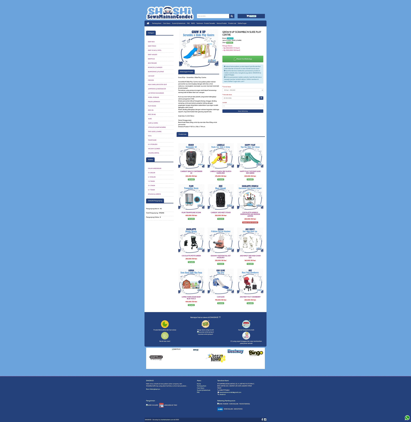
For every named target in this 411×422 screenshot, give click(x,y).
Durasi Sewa (227, 86)
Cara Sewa (167, 23)
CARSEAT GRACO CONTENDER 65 (191, 172)
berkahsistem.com (167, 420)
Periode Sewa (227, 94)
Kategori (151, 33)
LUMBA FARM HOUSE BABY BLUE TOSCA (191, 298)
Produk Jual (232, 23)
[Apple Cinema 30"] (198, 49)
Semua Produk (222, 23)
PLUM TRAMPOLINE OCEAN (191, 213)
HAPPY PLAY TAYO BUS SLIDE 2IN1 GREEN (250, 172)
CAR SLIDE (220, 297)
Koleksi (150, 159)
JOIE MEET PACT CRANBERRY (250, 297)
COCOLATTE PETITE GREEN (191, 256)
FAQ (188, 23)
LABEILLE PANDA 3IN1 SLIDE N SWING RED (220, 172)
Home (199, 384)
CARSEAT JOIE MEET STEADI (221, 213)
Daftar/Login (242, 23)
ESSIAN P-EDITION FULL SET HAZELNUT (221, 257)
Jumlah (224, 102)
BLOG (193, 23)
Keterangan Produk (186, 72)
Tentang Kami (157, 23)
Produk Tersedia (210, 23)
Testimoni (200, 23)
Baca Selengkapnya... (153, 389)
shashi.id (222, 394)
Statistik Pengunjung (155, 201)
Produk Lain (182, 134)
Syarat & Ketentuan (179, 23)
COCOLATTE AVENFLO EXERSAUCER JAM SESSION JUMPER (250, 214)
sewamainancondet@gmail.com (230, 392)
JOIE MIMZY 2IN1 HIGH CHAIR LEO (250, 257)
